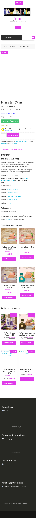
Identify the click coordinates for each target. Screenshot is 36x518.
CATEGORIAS (8, 37)
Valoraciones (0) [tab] (16, 149)
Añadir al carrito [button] (8, 259)
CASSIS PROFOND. (12, 192)
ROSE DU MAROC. (12, 189)
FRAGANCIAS (19, 141)
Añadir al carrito (13, 135)
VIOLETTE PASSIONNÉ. (14, 196)
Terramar (18, 18)
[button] (33, 37)
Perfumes (4, 143)
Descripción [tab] (5, 149)
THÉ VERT (10, 203)
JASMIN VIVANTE (12, 199)
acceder (7, 219)
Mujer (26, 141)
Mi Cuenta (18, 2)
